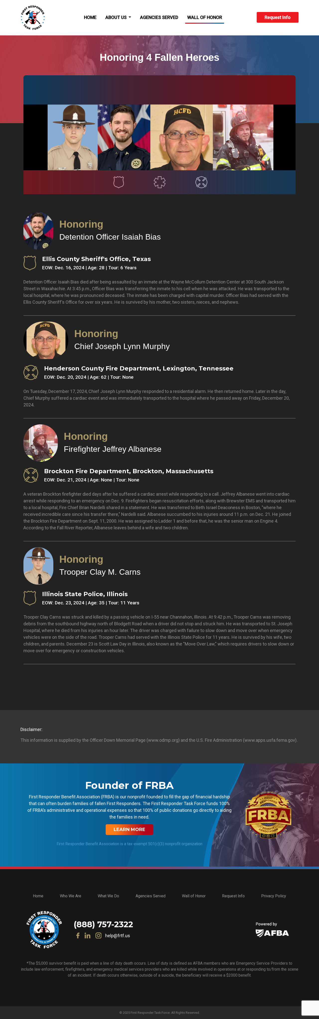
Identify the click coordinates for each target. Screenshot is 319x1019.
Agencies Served (159, 17)
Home (90, 17)
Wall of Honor (204, 17)
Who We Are (70, 896)
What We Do (108, 896)
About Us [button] (116, 17)
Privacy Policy (273, 896)
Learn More (129, 829)
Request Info (278, 17)
